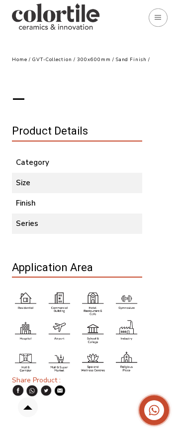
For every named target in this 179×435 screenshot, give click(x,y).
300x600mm (94, 59)
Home (19, 59)
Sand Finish (132, 59)
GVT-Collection (52, 59)
